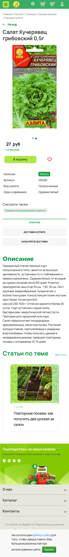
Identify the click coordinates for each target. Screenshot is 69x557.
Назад (12, 24)
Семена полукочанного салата (25, 210)
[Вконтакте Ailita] (9, 460)
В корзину (20, 159)
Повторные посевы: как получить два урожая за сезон (34, 419)
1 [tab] (33, 138)
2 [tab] (36, 138)
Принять (49, 549)
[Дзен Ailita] (19, 460)
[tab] (34, 223)
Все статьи (60, 354)
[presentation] (34, 223)
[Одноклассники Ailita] (14, 460)
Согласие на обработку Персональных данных (34, 524)
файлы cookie (42, 535)
